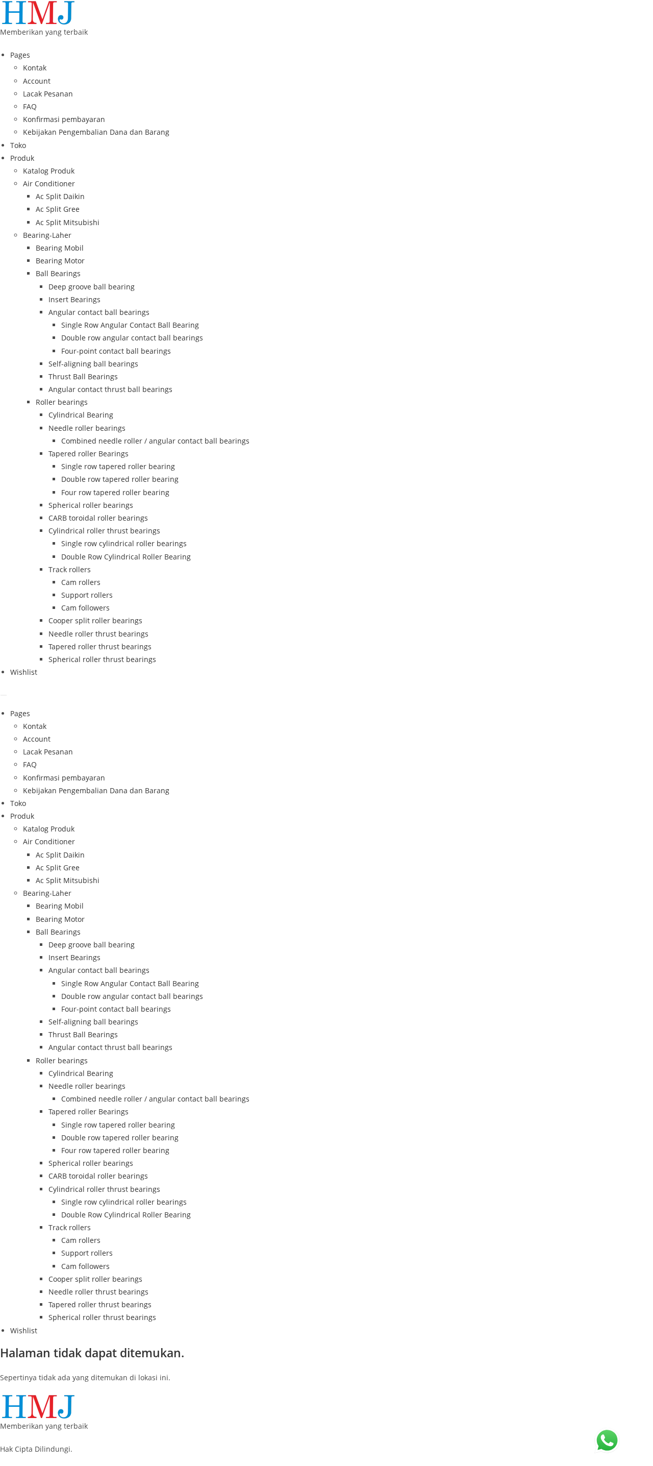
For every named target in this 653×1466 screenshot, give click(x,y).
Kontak (34, 67)
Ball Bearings (58, 273)
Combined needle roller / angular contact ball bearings (155, 441)
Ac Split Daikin (60, 196)
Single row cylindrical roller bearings (124, 543)
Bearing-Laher (47, 235)
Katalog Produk (48, 171)
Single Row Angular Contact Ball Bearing (130, 325)
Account (37, 81)
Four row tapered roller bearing (115, 492)
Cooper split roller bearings (95, 620)
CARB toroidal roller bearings (98, 518)
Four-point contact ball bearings (116, 351)
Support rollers (87, 595)
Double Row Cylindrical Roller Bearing (126, 556)
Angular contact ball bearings (98, 312)
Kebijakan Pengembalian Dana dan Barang (96, 132)
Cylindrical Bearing (80, 415)
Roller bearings (62, 402)
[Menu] (3, 695)
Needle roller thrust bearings (98, 634)
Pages (20, 55)
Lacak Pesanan (48, 94)
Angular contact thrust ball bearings (110, 389)
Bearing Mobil (60, 248)
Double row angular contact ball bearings (132, 338)
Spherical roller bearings (90, 505)
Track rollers (69, 569)
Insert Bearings (74, 299)
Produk (22, 158)
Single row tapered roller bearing (118, 466)
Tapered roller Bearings (88, 453)
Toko (18, 145)
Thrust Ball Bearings (83, 376)
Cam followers (85, 608)
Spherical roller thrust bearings (102, 659)
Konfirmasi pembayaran (64, 119)
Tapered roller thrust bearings (100, 646)
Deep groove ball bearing (91, 286)
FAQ (30, 106)
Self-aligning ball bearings (93, 364)
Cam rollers (81, 582)
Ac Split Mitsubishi (67, 222)
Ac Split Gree (58, 209)
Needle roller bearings (86, 428)
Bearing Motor (60, 260)
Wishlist (23, 672)
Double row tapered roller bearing (120, 479)
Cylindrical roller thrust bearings (104, 530)
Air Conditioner (49, 183)
